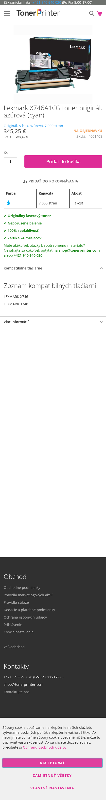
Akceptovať (52, 762)
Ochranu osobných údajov (44, 747)
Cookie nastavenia (19, 632)
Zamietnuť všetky (52, 775)
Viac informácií (16, 321)
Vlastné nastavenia (52, 788)
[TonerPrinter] (38, 12)
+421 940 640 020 (47, 2)
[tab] (53, 268)
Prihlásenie (13, 624)
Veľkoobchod (14, 646)
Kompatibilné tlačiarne (23, 268)
